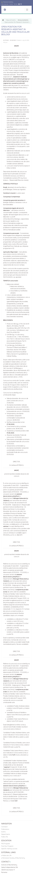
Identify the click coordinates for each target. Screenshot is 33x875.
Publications (5, 829)
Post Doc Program (7, 846)
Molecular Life (6, 855)
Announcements (23, 20)
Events (3, 832)
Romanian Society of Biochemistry (13, 858)
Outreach (4, 827)
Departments (5, 834)
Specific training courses (9, 849)
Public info (4, 837)
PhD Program (5, 843)
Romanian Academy (8, 2)
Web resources (4, 4)
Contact (11, 4)
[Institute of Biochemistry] (4, 9)
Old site (16, 4)
